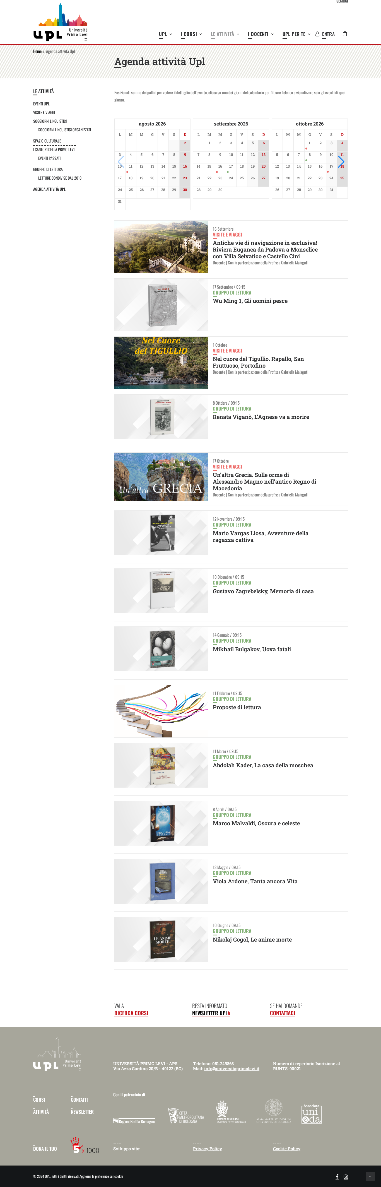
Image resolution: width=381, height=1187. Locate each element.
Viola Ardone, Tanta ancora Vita (255, 881)
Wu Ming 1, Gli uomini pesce (250, 300)
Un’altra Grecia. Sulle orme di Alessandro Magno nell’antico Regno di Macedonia (264, 481)
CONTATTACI (282, 1013)
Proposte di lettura (237, 707)
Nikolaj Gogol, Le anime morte (252, 939)
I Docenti (258, 34)
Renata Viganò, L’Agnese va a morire (261, 416)
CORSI (39, 1099)
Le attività (222, 34)
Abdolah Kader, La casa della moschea (263, 765)
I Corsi (189, 34)
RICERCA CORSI (131, 1013)
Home (37, 51)
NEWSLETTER (82, 1111)
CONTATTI (79, 1099)
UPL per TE (294, 34)
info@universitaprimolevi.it (231, 1068)
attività (41, 1111)
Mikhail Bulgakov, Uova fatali (252, 649)
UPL (163, 34)
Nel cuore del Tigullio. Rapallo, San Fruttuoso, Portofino (258, 362)
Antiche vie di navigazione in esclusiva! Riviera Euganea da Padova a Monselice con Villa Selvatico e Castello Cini (265, 249)
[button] (341, 162)
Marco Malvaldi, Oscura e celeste (256, 823)
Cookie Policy (286, 1148)
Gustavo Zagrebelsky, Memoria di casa (263, 591)
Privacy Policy (207, 1148)
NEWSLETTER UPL (211, 1013)
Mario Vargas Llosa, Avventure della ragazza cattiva (260, 536)
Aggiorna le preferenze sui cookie (101, 1176)
